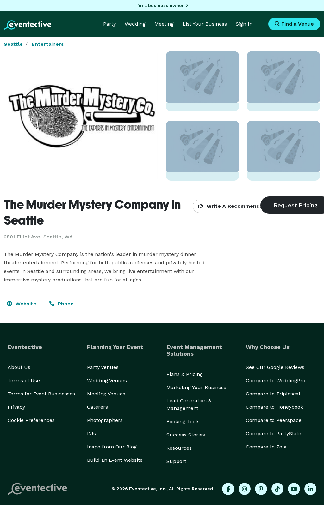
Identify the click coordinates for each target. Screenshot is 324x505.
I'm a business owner (160, 5)
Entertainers (48, 44)
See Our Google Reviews (275, 367)
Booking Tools (183, 421)
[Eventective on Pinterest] (261, 489)
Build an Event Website (115, 460)
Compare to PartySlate (273, 433)
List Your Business (205, 24)
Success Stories (185, 435)
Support (176, 461)
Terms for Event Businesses (41, 394)
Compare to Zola (266, 447)
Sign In (244, 24)
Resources (179, 448)
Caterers (97, 407)
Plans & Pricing (184, 374)
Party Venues (103, 367)
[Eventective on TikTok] (277, 489)
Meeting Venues (106, 394)
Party (109, 24)
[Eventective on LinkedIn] (310, 489)
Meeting (164, 24)
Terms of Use (24, 380)
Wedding (135, 24)
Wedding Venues (107, 380)
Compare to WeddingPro (275, 380)
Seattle (13, 44)
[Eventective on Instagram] (245, 489)
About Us (19, 367)
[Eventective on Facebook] (228, 489)
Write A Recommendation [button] (239, 206)
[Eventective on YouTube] (294, 489)
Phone (65, 304)
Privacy (16, 407)
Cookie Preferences (31, 420)
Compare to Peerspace (274, 420)
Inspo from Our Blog (112, 447)
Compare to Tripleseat (273, 394)
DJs (91, 433)
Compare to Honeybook (274, 407)
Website (25, 304)
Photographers (105, 420)
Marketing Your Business (196, 387)
